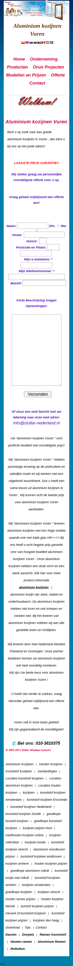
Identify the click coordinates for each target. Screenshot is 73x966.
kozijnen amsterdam (36, 885)
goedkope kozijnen (18, 892)
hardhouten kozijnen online (24, 835)
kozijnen (29, 792)
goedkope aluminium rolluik (29, 870)
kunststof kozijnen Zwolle (23, 814)
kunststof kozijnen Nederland (30, 807)
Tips (28, 927)
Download (12, 927)
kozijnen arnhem (17, 863)
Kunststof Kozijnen (18, 771)
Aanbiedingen (47, 771)
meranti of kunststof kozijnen (25, 913)
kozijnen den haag (46, 920)
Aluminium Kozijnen (19, 764)
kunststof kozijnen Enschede (47, 799)
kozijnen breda (35, 842)
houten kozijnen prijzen (51, 863)
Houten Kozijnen (51, 764)
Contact (41, 927)
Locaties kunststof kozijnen (24, 778)
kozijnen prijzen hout (37, 828)
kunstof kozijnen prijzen (37, 906)
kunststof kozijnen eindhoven (41, 856)
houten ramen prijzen (20, 899)
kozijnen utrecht (49, 892)
